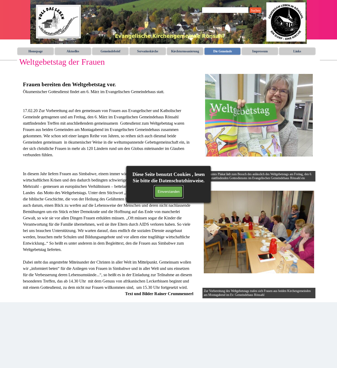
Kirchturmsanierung (185, 51)
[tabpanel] (108, 185)
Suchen (255, 10)
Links (297, 51)
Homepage (35, 51)
